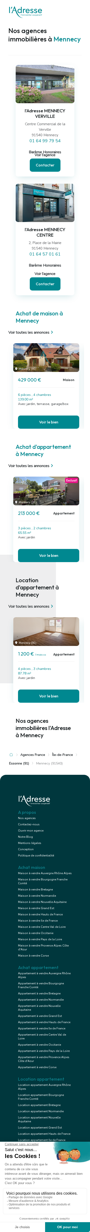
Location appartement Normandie (41, 1111)
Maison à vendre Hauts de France (40, 914)
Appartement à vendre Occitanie (39, 1045)
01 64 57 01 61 (45, 254)
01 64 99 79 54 (45, 141)
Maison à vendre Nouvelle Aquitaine (42, 902)
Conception (26, 849)
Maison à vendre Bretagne (35, 889)
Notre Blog (25, 837)
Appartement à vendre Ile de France (41, 1028)
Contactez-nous (29, 824)
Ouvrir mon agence (30, 831)
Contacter (45, 165)
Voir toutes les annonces (28, 332)
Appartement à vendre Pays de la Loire (44, 1051)
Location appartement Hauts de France (44, 1134)
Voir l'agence (45, 155)
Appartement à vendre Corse (37, 1067)
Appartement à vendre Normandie (41, 1000)
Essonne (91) (19, 763)
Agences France (32, 755)
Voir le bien (48, 422)
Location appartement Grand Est (40, 1127)
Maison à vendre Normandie (37, 896)
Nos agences (27, 818)
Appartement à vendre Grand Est (40, 1016)
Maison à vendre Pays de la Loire (40, 939)
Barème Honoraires (45, 265)
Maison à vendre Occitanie (35, 933)
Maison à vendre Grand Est (36, 908)
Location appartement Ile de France (41, 1140)
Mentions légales (29, 843)
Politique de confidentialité (36, 855)
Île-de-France (62, 755)
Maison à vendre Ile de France (38, 921)
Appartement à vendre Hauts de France (44, 1022)
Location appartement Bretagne (39, 1105)
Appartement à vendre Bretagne (39, 993)
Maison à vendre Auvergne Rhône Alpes (45, 873)
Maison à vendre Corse (33, 956)
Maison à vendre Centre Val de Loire (42, 927)
